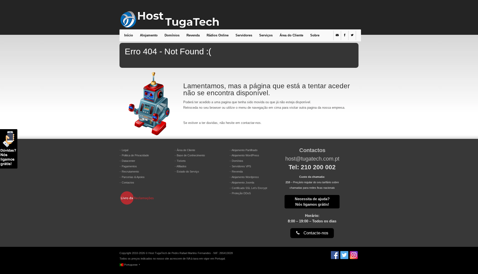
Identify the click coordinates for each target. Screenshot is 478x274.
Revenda (193, 35)
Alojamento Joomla (243, 182)
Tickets (181, 160)
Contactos (128, 182)
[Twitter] (352, 35)
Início (128, 35)
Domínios (172, 35)
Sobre (314, 35)
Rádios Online (218, 35)
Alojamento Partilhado (244, 150)
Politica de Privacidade (135, 155)
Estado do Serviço (188, 171)
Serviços (266, 35)
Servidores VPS (241, 166)
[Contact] (337, 35)
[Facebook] (345, 35)
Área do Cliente (291, 35)
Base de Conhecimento (191, 155)
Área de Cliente (186, 150)
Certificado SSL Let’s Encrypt (249, 187)
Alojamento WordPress (245, 155)
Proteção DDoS (241, 193)
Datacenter (128, 160)
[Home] (169, 23)
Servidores (244, 35)
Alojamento (149, 35)
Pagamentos (129, 166)
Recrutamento (130, 171)
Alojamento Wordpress (245, 177)
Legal (125, 150)
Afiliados (181, 166)
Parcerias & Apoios (133, 177)
